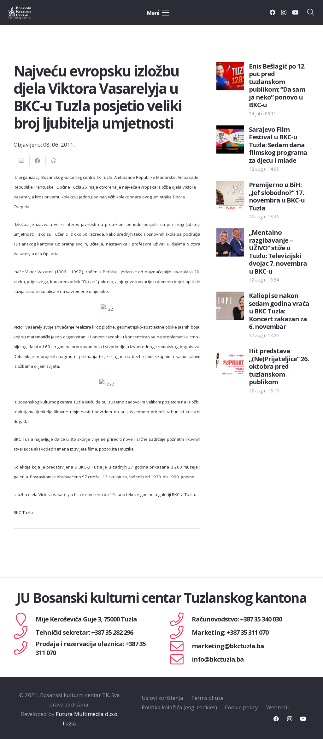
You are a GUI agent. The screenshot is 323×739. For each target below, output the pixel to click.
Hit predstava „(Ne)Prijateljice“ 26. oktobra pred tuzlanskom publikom (279, 366)
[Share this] (38, 160)
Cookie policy (241, 707)
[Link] (27, 12)
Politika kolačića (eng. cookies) (179, 707)
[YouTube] (295, 12)
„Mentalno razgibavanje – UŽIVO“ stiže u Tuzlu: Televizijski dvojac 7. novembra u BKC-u (278, 251)
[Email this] (22, 160)
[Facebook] (272, 12)
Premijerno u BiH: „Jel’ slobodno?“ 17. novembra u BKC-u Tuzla (277, 196)
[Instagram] (283, 12)
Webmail (277, 707)
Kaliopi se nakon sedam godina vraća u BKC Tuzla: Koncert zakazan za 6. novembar (279, 311)
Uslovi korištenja (162, 697)
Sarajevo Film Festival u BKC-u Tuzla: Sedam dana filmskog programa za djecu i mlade (278, 145)
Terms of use (207, 697)
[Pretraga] (310, 12)
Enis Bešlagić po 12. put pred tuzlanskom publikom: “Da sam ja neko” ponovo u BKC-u (277, 85)
